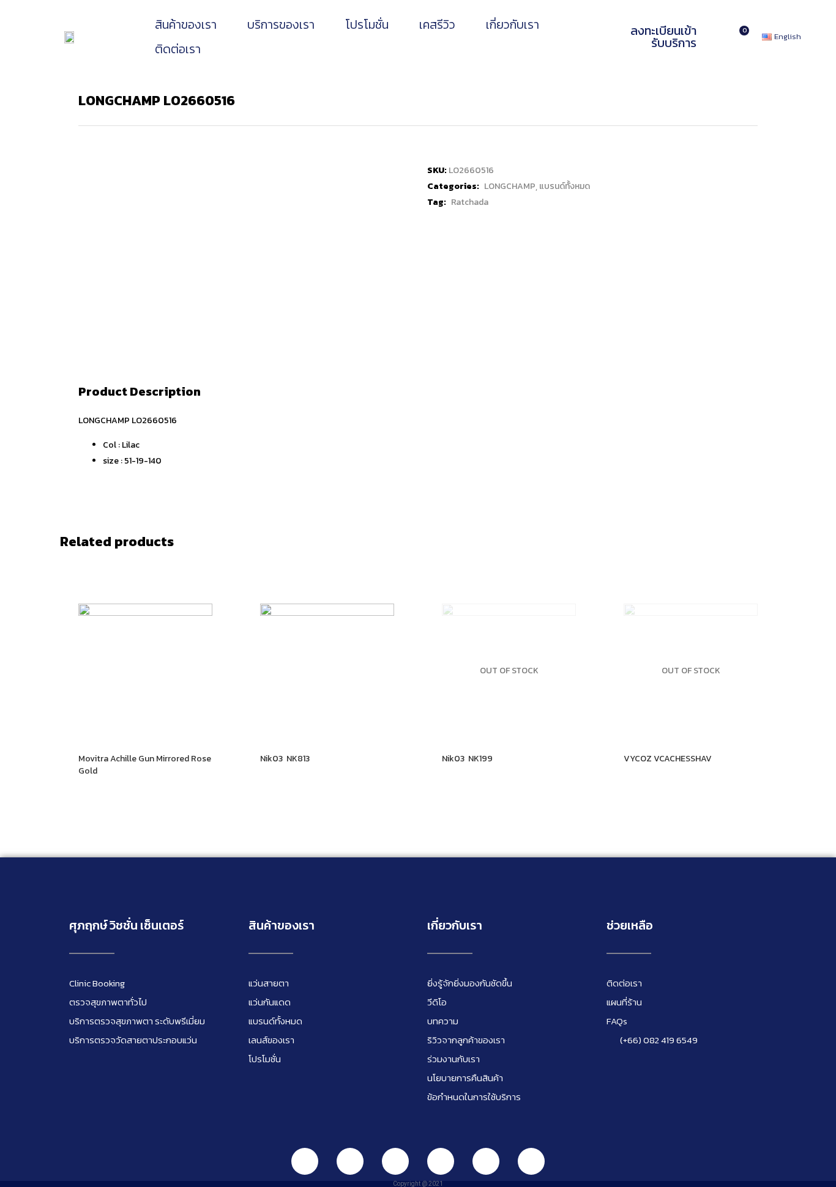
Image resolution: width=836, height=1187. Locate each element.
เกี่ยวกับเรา (512, 24)
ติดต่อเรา (178, 49)
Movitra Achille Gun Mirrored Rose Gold (144, 764)
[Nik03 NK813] (327, 671)
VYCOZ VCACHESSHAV (668, 758)
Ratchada (469, 202)
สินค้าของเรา (186, 24)
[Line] (304, 1161)
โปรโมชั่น (367, 24)
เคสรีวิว (437, 24)
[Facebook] (350, 1161)
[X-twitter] (531, 1161)
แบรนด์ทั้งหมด (564, 186)
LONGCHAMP (510, 186)
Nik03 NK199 (467, 758)
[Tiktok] (485, 1161)
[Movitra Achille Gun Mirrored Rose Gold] (145, 671)
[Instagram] (395, 1161)
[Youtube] (440, 1161)
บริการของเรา (281, 24)
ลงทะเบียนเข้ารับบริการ (663, 36)
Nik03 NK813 (285, 758)
